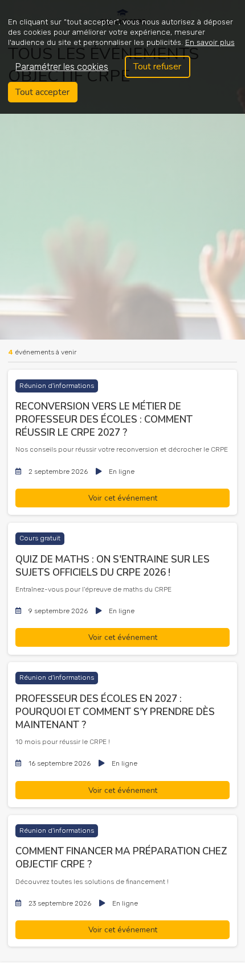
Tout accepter (42, 92)
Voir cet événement (122, 498)
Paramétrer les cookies (61, 66)
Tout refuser (157, 66)
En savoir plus (210, 42)
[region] (122, 57)
